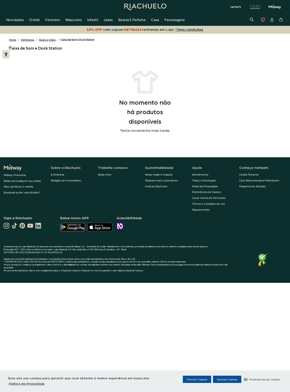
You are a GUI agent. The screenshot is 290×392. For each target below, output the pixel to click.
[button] (262, 379)
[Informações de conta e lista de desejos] (271, 19)
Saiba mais (104, 174)
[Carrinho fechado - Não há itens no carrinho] (280, 19)
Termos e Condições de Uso (208, 203)
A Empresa (57, 174)
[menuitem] (15, 19)
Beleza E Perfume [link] (132, 19)
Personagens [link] (174, 19)
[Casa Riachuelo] (255, 6)
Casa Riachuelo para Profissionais (259, 180)
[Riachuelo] (145, 6)
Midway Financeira (15, 175)
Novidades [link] (15, 19)
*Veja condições (189, 29)
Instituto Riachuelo (156, 186)
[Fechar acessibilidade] (10, 47)
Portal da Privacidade (205, 186)
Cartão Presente (249, 174)
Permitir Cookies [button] (197, 379)
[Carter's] (236, 6)
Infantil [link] (92, 19)
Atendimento (200, 174)
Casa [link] (155, 19)
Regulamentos (201, 209)
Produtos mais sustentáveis (161, 180)
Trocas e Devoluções (204, 180)
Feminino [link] (52, 19)
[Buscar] (251, 19)
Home (12, 39)
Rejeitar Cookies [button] (227, 379)
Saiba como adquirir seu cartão (22, 181)
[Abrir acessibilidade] (6, 54)
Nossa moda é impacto (158, 174)
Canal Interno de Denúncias (209, 198)
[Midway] (275, 6)
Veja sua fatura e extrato (18, 186)
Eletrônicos (27, 39)
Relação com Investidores (66, 180)
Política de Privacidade (27, 383)
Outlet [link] (34, 19)
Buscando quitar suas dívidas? (22, 192)
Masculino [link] (73, 19)
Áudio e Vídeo (47, 39)
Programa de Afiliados (252, 186)
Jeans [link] (108, 19)
